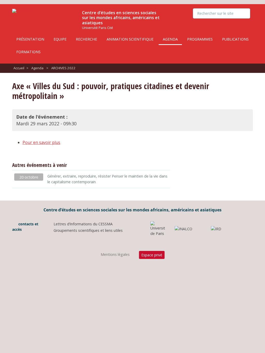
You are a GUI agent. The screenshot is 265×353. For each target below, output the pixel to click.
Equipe (60, 39)
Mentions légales (115, 254)
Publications (235, 39)
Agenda (170, 39)
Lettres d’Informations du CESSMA (83, 223)
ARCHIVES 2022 (63, 68)
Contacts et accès (25, 226)
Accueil (18, 68)
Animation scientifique (130, 39)
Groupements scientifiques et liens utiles (88, 230)
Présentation (30, 39)
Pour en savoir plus (41, 142)
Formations (28, 51)
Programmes (200, 39)
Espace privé (151, 254)
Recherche (86, 39)
